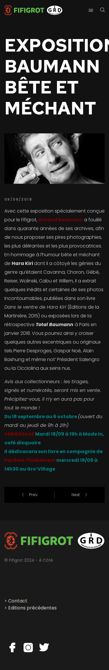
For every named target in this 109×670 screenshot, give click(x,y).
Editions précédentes (32, 607)
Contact (17, 600)
